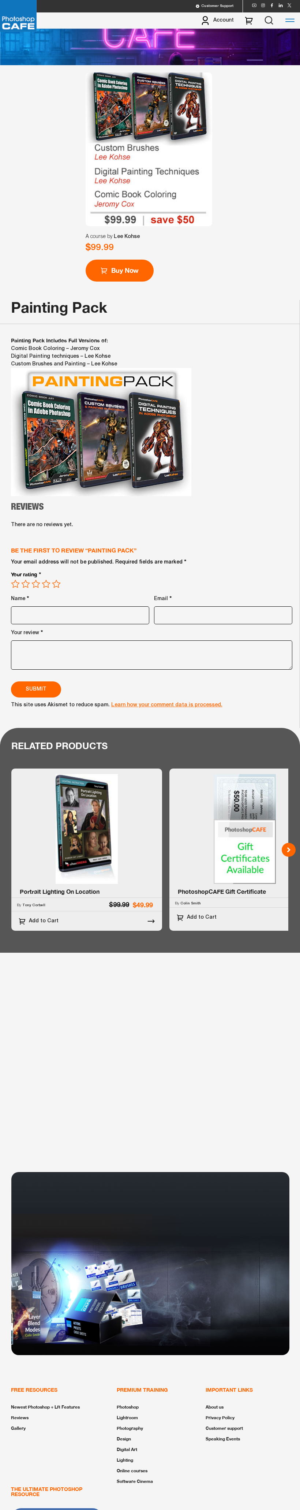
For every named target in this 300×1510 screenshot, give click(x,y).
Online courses (132, 1470)
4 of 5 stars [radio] (46, 584)
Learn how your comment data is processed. (166, 705)
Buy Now (125, 270)
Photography (130, 1428)
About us (215, 1407)
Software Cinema (135, 1481)
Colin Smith (190, 903)
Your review (27, 631)
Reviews (20, 1417)
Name (20, 597)
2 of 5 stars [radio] (25, 584)
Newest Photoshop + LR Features (45, 1407)
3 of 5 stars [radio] (35, 584)
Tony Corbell (33, 905)
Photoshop (128, 1407)
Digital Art (127, 1449)
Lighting (125, 1460)
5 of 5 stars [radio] (56, 584)
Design (124, 1439)
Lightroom (127, 1417)
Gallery (18, 1428)
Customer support (224, 1428)
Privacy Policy (220, 1417)
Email (163, 597)
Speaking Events (223, 1439)
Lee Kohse (127, 236)
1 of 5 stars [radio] (15, 584)
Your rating (26, 573)
